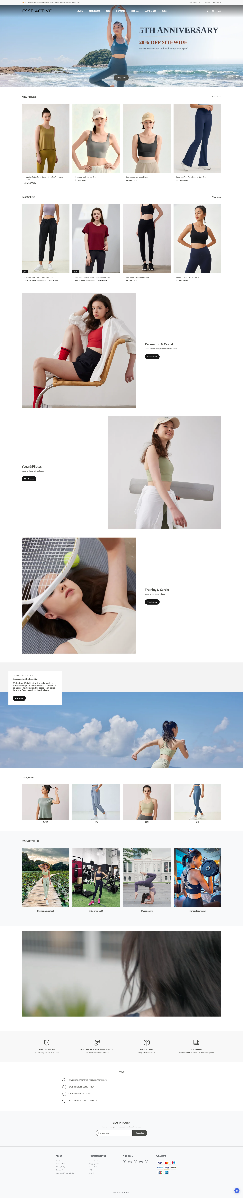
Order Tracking (94, 1161)
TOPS (108, 11)
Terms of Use (60, 1164)
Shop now (121, 77)
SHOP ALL (135, 11)
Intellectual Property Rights (65, 1173)
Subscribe (140, 1133)
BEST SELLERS (94, 11)
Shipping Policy (94, 1164)
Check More (152, 356)
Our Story (19, 698)
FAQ (90, 1170)
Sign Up (91, 1173)
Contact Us (59, 1170)
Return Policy (93, 1167)
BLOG (164, 11)
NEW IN (80, 11)
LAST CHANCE (150, 11)
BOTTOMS (120, 11)
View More (216, 97)
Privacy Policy (60, 1167)
